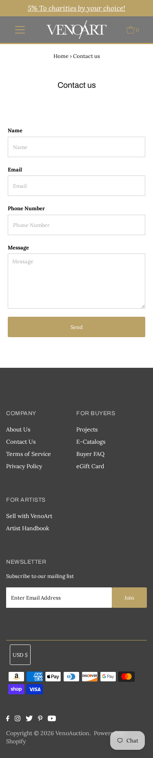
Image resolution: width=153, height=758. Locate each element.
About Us (18, 429)
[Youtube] (52, 719)
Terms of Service (28, 454)
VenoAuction (72, 733)
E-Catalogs (90, 441)
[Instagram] (17, 719)
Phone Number (26, 208)
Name (15, 130)
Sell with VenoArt (29, 516)
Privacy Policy (24, 466)
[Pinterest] (40, 719)
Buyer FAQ (90, 454)
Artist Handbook (27, 528)
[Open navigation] (19, 30)
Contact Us (20, 441)
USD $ (20, 654)
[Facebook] (8, 719)
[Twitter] (29, 719)
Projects (87, 429)
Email (15, 169)
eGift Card (90, 466)
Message (18, 247)
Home (61, 56)
